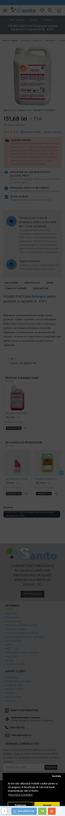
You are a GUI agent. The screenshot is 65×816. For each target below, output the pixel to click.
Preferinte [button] (20, 805)
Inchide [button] (56, 776)
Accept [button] (47, 805)
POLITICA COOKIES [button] (20, 794)
